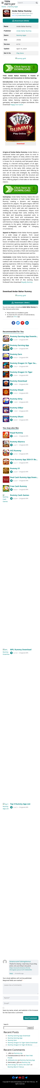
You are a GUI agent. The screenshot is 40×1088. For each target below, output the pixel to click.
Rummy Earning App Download (19, 1036)
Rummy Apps (13, 7)
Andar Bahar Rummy (24, 15)
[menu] (3, 2)
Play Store (20, 53)
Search (6, 1024)
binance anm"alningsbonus (20, 961)
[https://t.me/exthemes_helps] (26, 1077)
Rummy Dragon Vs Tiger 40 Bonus (20, 1045)
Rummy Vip (18, 1053)
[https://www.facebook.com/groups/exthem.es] (13, 1077)
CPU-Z (15, 317)
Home (4, 7)
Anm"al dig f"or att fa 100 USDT (19, 1065)
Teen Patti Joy (31, 1082)
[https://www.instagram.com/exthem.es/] (23, 1077)
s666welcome (13, 1060)
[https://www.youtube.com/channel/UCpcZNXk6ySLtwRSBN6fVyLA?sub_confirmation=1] (20, 1077)
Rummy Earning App (15, 1038)
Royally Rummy (27, 282)
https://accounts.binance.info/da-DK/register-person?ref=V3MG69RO (21, 969)
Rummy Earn (12, 1040)
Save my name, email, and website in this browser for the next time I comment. (20, 1011)
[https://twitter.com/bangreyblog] (16, 1077)
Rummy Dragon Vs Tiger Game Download (22, 1042)
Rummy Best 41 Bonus (16, 1067)
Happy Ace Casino (16, 105)
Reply (11, 973)
